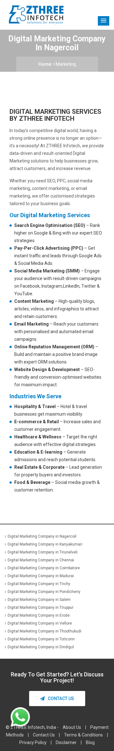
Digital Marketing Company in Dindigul (41, 647)
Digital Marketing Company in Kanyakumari (45, 544)
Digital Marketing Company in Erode (39, 615)
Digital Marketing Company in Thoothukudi (44, 631)
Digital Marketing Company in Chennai (41, 560)
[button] (103, 21)
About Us (72, 727)
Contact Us (61, 698)
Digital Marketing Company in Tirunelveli (43, 552)
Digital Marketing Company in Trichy (39, 584)
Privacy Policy (33, 742)
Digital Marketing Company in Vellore (40, 623)
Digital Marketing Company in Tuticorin (41, 639)
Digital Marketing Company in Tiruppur (40, 607)
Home (45, 64)
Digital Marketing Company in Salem (39, 599)
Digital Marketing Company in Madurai (41, 576)
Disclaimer (66, 742)
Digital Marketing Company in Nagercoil (42, 536)
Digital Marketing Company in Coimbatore (44, 568)
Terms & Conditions (83, 734)
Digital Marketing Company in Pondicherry (44, 591)
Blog (90, 742)
